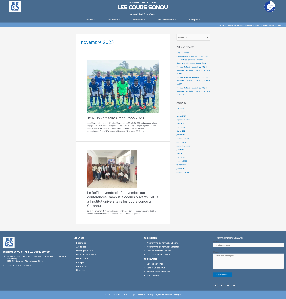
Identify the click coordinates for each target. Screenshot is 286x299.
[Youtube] (233, 285)
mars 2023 (181, 157)
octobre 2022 (182, 161)
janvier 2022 (181, 168)
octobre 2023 (182, 142)
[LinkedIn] (227, 285)
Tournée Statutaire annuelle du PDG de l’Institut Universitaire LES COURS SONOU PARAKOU (193, 70)
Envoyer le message (222, 275)
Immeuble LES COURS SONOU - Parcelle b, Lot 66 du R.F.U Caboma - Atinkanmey (36, 257)
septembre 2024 (183, 120)
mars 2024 (181, 127)
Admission (138, 19)
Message (217, 252)
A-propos (193, 19)
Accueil (89, 19)
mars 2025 (181, 112)
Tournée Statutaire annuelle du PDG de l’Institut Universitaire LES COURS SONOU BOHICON (193, 91)
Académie (113, 19)
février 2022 (181, 165)
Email (216, 241)
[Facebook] (215, 285)
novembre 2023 (183, 138)
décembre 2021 (183, 172)
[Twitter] (221, 285)
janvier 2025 (181, 116)
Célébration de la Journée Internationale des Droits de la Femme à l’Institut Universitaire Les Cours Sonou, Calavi (192, 59)
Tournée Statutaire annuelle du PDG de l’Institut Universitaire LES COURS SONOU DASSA (193, 80)
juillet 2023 (181, 150)
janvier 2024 (181, 135)
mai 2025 (180, 108)
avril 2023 (180, 153)
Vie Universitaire (166, 19)
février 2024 (181, 131)
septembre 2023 (183, 146)
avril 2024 (180, 123)
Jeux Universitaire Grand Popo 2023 (115, 118)
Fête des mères (183, 53)
